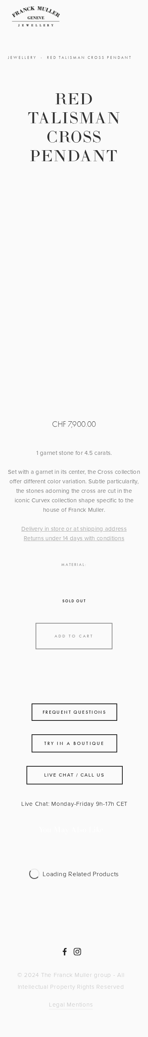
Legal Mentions (71, 1004)
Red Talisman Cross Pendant (89, 57)
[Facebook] (65, 952)
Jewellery (22, 57)
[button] (74, 636)
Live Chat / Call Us (74, 774)
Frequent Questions (74, 712)
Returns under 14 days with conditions (74, 538)
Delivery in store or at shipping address (74, 528)
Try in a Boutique (74, 743)
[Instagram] (77, 952)
